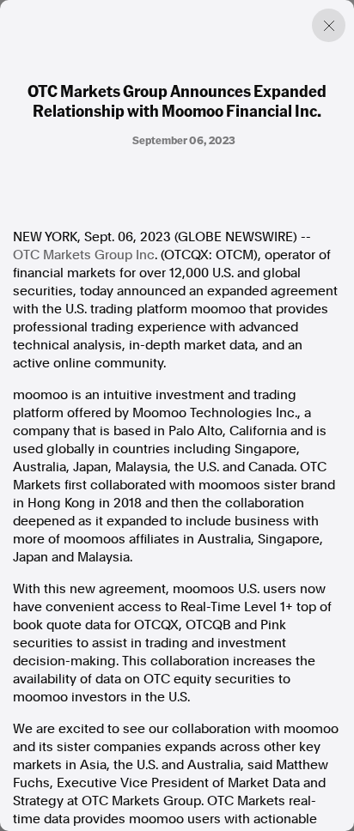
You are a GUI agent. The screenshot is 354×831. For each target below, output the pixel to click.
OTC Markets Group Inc (84, 255)
